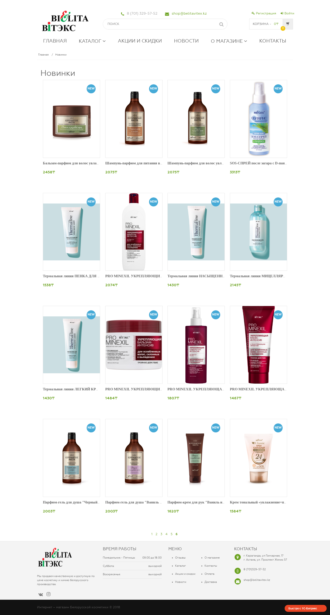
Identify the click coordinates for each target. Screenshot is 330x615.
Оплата (209, 573)
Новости (180, 582)
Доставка (211, 582)
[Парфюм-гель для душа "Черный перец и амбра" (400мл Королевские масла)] (71, 458)
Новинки (60, 54)
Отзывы (180, 557)
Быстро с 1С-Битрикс (302, 608)
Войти (289, 13)
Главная (43, 54)
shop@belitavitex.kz (189, 13)
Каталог (180, 565)
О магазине (212, 557)
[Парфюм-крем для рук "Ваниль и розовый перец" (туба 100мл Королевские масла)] (196, 458)
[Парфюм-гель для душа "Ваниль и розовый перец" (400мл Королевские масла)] (134, 458)
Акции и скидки (185, 573)
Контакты (211, 565)
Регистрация (266, 13)
